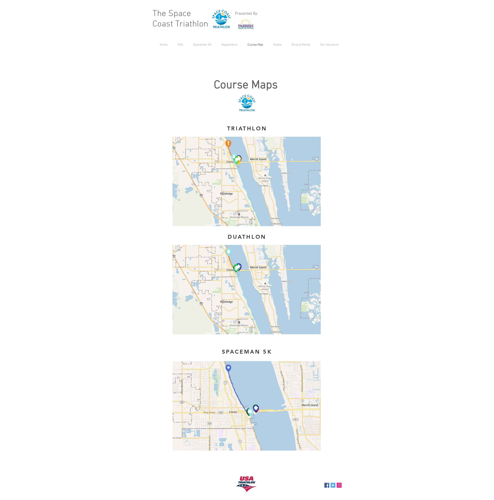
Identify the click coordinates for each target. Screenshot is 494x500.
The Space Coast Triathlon (180, 19)
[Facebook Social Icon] (326, 485)
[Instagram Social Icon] (339, 485)
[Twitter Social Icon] (333, 485)
